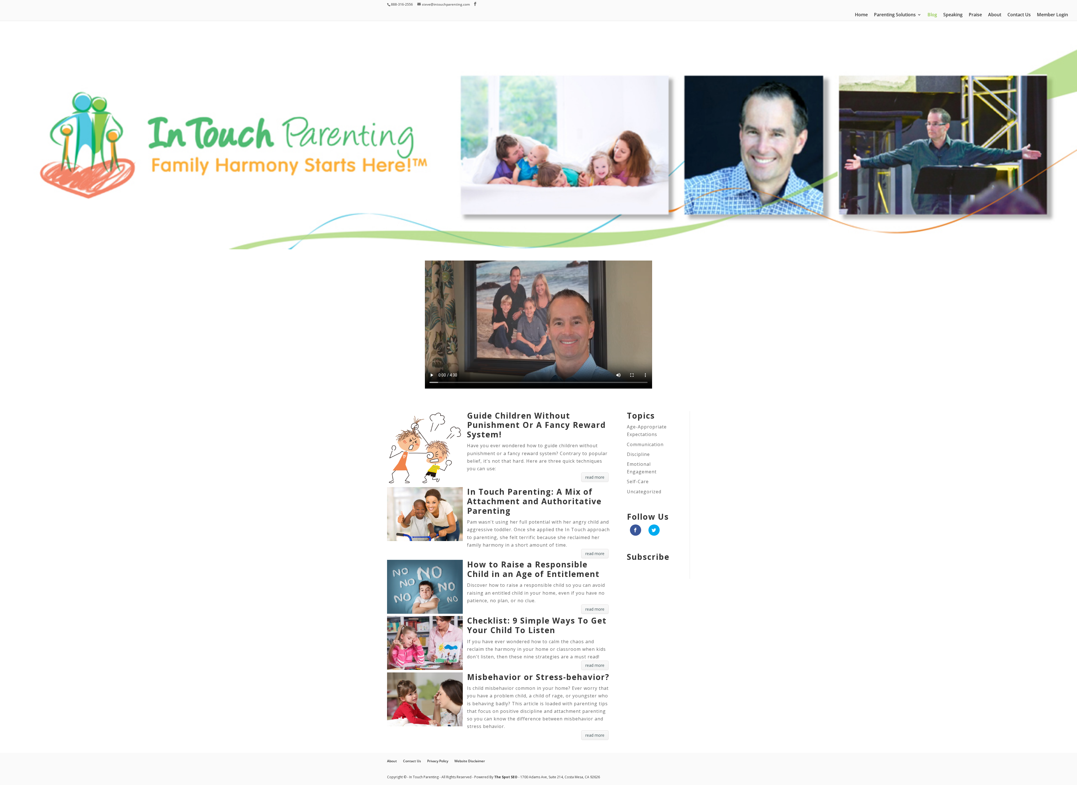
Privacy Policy (437, 761)
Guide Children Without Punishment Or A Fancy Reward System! (536, 425)
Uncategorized (644, 492)
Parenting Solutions (895, 15)
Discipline (638, 454)
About (994, 15)
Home (861, 15)
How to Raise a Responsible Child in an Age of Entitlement (533, 569)
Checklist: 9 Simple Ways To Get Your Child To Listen (537, 625)
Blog (932, 15)
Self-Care (638, 481)
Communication (645, 444)
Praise (975, 15)
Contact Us (1019, 15)
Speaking (953, 15)
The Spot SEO (506, 777)
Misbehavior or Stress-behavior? (538, 677)
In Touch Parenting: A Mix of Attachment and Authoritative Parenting (534, 501)
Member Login (1052, 15)
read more (594, 477)
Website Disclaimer (469, 761)
